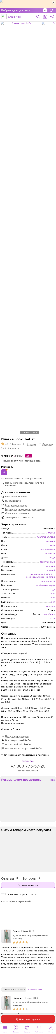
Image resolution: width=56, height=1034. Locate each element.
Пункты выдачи (13, 500)
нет (53, 593)
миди (52, 557)
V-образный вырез (45, 585)
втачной (51, 570)
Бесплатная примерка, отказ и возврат (25, 508)
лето (52, 545)
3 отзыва (31, 443)
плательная (43, 536)
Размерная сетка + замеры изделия (23, 478)
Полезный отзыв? (14, 989)
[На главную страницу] (4, 16)
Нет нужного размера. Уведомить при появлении (24, 484)
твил (52, 536)
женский (50, 540)
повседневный (47, 549)
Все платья (18, 744)
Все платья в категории (17, 735)
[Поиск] (38, 16)
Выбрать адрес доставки (15, 10)
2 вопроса (47, 443)
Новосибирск (48, 614)
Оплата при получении (17, 513)
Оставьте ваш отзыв (28, 885)
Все (52, 780)
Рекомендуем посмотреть (21, 779)
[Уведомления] (52, 10)
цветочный (49, 553)
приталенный (48, 580)
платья (51, 532)
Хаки (52, 618)
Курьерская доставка (16, 504)
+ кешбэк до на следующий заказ (21, 460)
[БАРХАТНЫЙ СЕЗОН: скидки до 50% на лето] (28, 4)
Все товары (18, 740)
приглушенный (47, 561)
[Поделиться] (52, 16)
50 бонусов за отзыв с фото (19, 517)
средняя (50, 605)
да (53, 589)
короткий (50, 565)
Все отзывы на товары (23, 748)
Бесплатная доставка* (16, 496)
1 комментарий (35, 989)
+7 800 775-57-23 (28, 766)
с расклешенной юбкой (40, 574)
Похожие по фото (29, 432)
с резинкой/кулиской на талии (40, 575)
